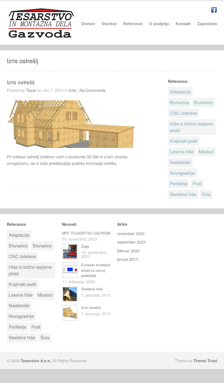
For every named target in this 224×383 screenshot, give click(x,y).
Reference (133, 23)
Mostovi (206, 151)
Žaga (85, 246)
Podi (197, 183)
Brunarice (203, 102)
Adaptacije (180, 92)
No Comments (92, 90)
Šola (206, 194)
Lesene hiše (182, 151)
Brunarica (179, 102)
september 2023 (131, 242)
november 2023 (131, 233)
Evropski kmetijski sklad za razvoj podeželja (95, 270)
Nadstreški (180, 162)
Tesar (31, 90)
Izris (72, 90)
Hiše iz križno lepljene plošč (191, 127)
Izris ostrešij (20, 82)
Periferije (178, 183)
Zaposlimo (207, 23)
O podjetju (159, 23)
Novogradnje (182, 173)
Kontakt (183, 23)
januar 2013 (127, 259)
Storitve (109, 23)
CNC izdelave (183, 113)
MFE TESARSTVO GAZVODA (86, 233)
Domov (88, 23)
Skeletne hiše (183, 194)
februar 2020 (128, 250)
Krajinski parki (184, 141)
